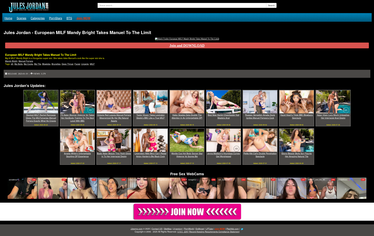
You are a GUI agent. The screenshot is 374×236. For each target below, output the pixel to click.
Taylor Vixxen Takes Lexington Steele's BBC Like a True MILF (150, 116)
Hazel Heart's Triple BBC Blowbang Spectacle (296, 116)
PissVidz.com (232, 228)
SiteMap (168, 228)
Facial (77, 63)
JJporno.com (137, 228)
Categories (38, 18)
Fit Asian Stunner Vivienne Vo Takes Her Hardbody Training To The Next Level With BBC (77, 117)
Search (271, 5)
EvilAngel (200, 228)
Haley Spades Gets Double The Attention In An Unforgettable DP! (187, 116)
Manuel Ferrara (26, 61)
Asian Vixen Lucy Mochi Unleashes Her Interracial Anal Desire (333, 116)
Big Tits (37, 63)
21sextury (177, 228)
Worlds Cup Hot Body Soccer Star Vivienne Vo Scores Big (187, 155)
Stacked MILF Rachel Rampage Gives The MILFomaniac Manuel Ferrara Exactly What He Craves (41, 117)
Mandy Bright (11, 61)
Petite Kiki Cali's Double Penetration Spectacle (260, 155)
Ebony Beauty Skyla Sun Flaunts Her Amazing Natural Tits (297, 155)
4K (12, 63)
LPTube (209, 228)
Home (8, 18)
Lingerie (85, 63)
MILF (92, 63)
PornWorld (189, 228)
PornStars (55, 18)
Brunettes (56, 63)
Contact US (157, 228)
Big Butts (18, 63)
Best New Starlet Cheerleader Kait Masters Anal (223, 116)
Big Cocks (28, 63)
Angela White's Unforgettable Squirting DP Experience (77, 155)
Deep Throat (67, 63)
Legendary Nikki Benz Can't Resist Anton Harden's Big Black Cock (150, 155)
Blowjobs (46, 63)
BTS (69, 18)
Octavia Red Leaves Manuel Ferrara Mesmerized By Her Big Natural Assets (114, 117)
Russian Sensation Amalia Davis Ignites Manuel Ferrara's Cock (260, 116)
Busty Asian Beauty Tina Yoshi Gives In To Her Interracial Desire (114, 155)
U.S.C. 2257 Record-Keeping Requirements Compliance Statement (208, 231)
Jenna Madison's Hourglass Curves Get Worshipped (223, 155)
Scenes (21, 18)
